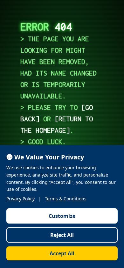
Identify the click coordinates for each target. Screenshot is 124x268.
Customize (62, 215)
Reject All (62, 234)
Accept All (62, 253)
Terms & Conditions (65, 199)
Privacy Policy (20, 199)
